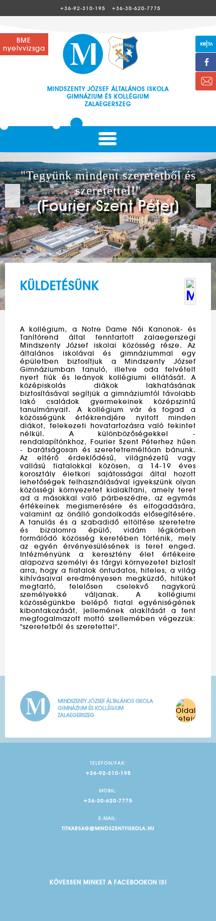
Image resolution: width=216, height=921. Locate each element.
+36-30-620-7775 (136, 8)
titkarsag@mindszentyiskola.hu (108, 828)
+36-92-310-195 (82, 8)
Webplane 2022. (190, 912)
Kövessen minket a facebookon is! (108, 882)
